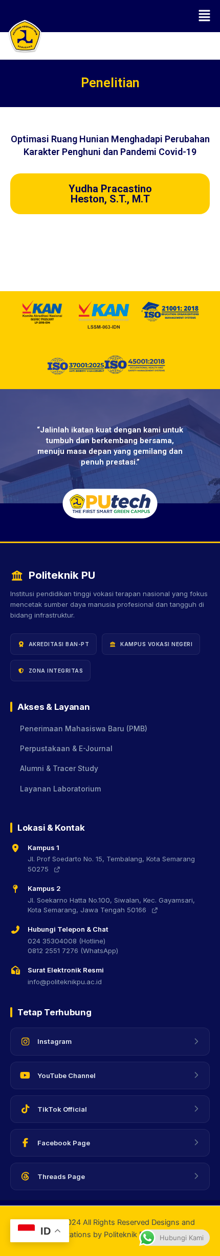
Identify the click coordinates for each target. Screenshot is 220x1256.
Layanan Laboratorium (60, 789)
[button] (110, 16)
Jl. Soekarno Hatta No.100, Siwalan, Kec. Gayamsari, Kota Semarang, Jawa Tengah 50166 (111, 905)
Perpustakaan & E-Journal (66, 749)
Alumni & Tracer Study (59, 768)
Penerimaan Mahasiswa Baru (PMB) (83, 729)
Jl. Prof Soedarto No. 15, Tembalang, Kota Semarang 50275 (111, 864)
